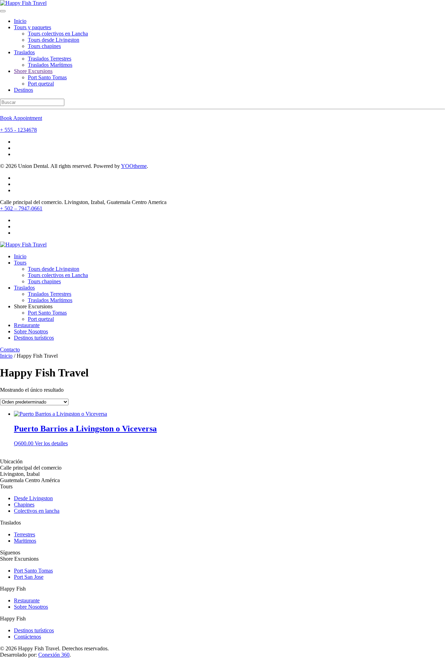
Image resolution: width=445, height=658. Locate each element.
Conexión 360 (54, 655)
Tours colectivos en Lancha (58, 33)
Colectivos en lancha (36, 511)
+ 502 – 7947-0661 (21, 208)
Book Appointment (21, 118)
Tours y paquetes (32, 27)
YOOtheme (134, 166)
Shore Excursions (33, 71)
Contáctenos (27, 637)
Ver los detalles (51, 443)
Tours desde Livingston (53, 40)
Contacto (10, 349)
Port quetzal (41, 84)
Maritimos (25, 541)
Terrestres (24, 534)
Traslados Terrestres (49, 59)
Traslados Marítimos (50, 65)
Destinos (23, 90)
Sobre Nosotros (31, 331)
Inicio (20, 21)
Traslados (24, 52)
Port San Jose (28, 577)
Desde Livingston (33, 498)
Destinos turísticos (34, 338)
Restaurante (27, 325)
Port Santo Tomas (47, 77)
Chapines (24, 504)
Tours (20, 263)
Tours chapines (44, 46)
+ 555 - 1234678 (18, 130)
